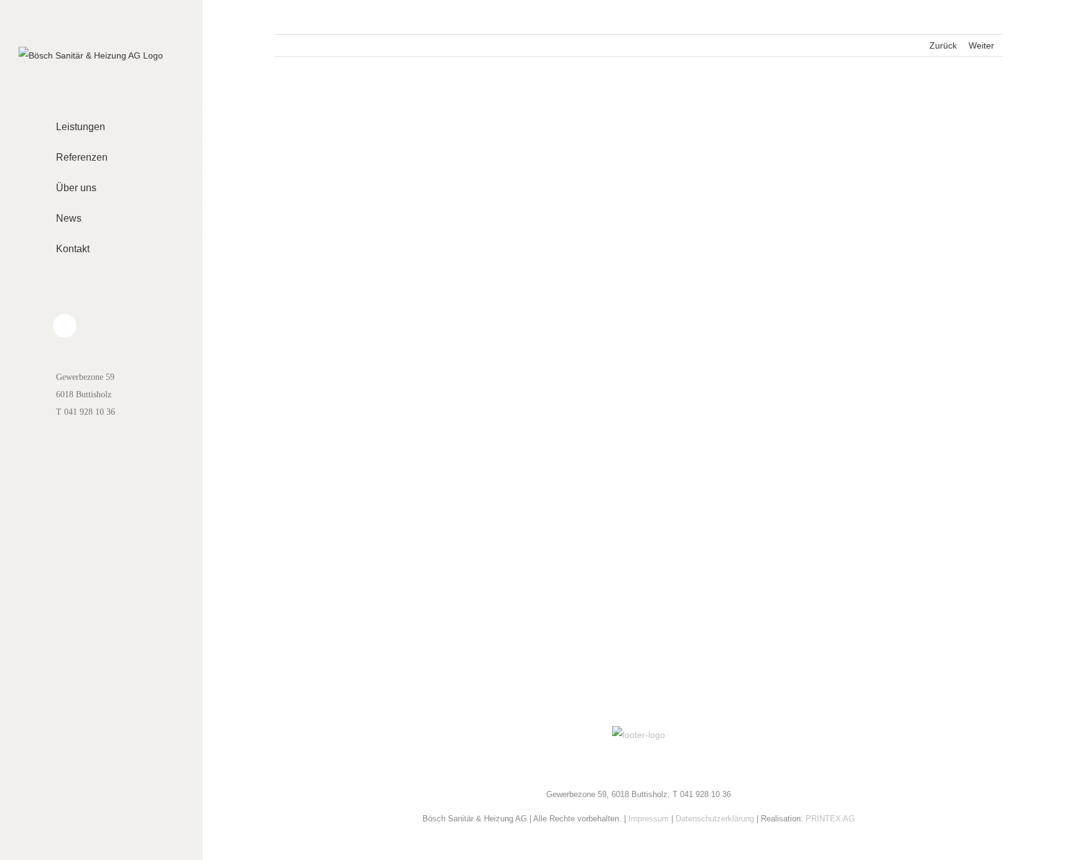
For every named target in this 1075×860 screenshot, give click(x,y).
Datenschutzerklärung (715, 818)
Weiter (981, 45)
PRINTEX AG (830, 818)
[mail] (639, 765)
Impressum (648, 818)
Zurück (943, 45)
